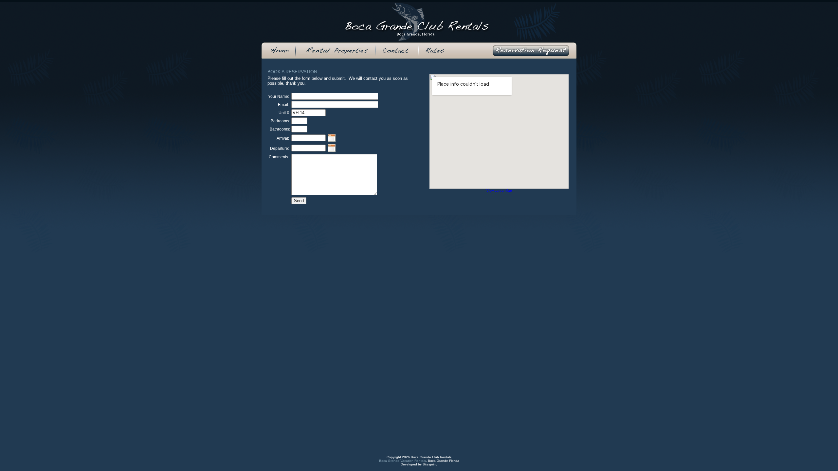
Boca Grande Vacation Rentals (402, 460)
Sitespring (430, 464)
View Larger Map (499, 190)
